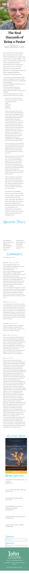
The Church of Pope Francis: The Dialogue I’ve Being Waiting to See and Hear (8, 244)
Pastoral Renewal (14, 47)
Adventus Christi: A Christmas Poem (15, 516)
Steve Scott (5, 323)
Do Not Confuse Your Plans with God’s (15, 489)
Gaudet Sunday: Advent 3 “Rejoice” (14, 525)
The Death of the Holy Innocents (14, 498)
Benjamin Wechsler (18, 567)
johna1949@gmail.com (18, 560)
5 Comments (21, 47)
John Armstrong (14, 45)
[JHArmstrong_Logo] (14, 550)
